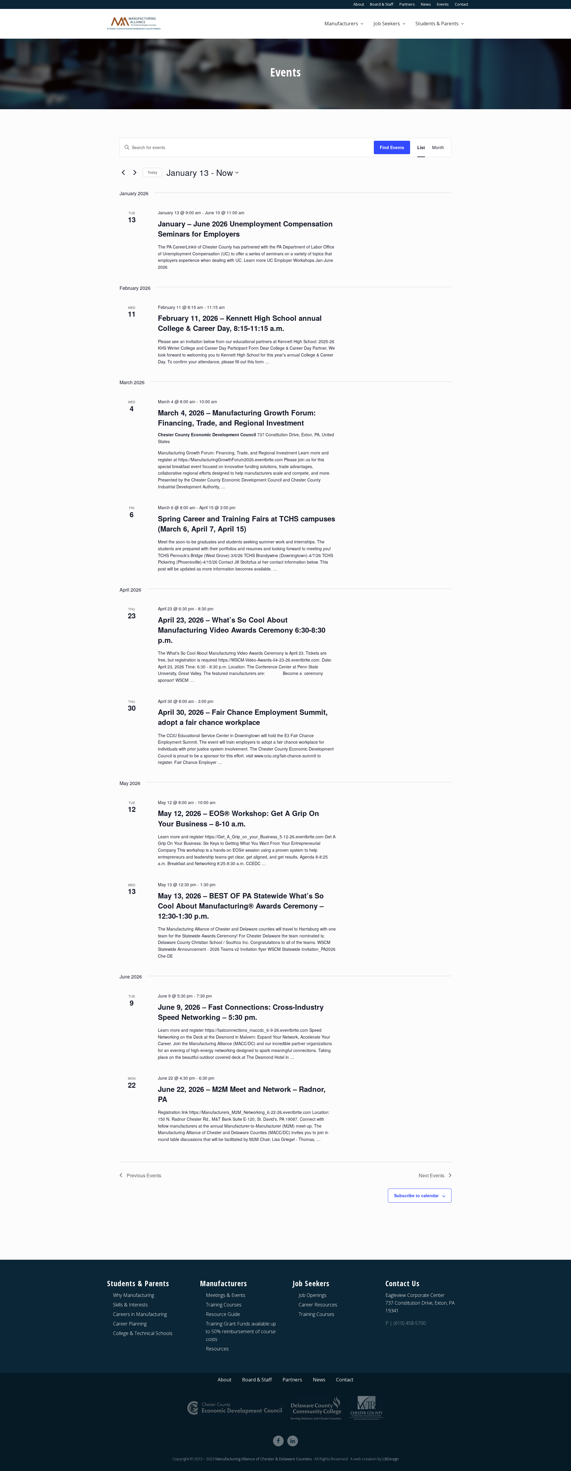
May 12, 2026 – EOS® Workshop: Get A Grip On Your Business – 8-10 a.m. (238, 818)
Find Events (392, 147)
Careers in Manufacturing (140, 1314)
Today (152, 172)
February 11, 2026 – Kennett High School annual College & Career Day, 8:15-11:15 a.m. (240, 323)
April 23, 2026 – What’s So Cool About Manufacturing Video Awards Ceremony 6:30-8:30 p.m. (241, 630)
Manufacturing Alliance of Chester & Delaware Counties (263, 1458)
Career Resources (318, 1304)
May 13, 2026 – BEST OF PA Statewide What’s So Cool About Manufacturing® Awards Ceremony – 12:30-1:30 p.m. (241, 905)
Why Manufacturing (133, 1295)
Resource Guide (223, 1314)
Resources (217, 1348)
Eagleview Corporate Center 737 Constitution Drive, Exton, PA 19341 (420, 1303)
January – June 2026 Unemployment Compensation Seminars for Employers (245, 228)
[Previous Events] (123, 172)
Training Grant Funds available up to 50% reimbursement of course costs (241, 1331)
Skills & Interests (130, 1304)
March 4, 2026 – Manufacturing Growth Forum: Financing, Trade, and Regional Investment (237, 417)
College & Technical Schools (142, 1333)
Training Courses (223, 1304)
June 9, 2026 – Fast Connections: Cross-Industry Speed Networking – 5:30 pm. (241, 1012)
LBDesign (390, 1458)
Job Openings (313, 1295)
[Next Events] (134, 172)
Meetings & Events (225, 1295)
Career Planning (130, 1323)
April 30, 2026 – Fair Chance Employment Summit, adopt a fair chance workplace (243, 717)
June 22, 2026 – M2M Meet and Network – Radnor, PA (242, 1094)
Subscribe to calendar (416, 1195)
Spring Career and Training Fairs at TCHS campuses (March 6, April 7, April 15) (246, 523)
